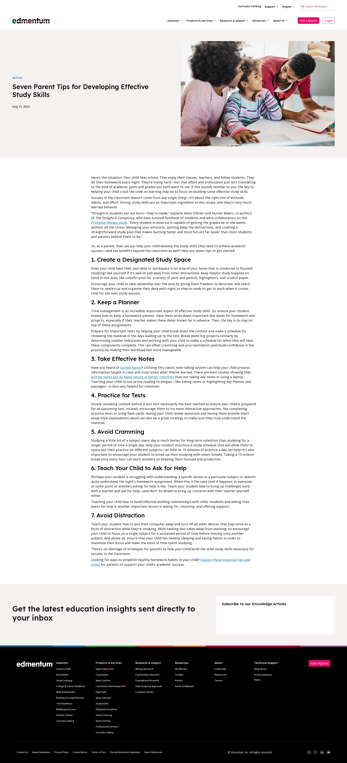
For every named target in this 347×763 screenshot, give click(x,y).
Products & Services (109, 663)
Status (257, 679)
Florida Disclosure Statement (125, 752)
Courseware (102, 674)
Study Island (102, 703)
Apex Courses (103, 680)
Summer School (64, 715)
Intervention (62, 674)
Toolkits (179, 674)
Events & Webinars (184, 686)
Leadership (220, 668)
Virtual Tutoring (104, 715)
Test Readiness (64, 703)
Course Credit (63, 668)
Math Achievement (65, 692)
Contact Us (22, 752)
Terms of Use (98, 752)
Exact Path (101, 692)
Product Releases (263, 674)
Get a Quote (308, 21)
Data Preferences (153, 752)
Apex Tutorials (103, 697)
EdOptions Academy (106, 709)
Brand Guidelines (41, 752)
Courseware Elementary (111, 686)
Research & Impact (148, 663)
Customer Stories (144, 692)
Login (328, 21)
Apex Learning (103, 720)
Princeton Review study (109, 222)
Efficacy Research (144, 668)
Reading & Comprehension (70, 697)
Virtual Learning (64, 680)
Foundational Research (147, 680)
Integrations (260, 668)
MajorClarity (102, 668)
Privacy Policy (61, 752)
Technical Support (266, 663)
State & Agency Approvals (148, 686)
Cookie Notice (80, 752)
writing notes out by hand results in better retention (132, 377)
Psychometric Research (147, 674)
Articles (179, 680)
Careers (219, 680)
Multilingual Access (66, 709)
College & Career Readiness (70, 686)
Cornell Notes (131, 367)
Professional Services (107, 726)
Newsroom (220, 674)
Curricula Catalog (65, 720)
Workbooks (181, 668)
